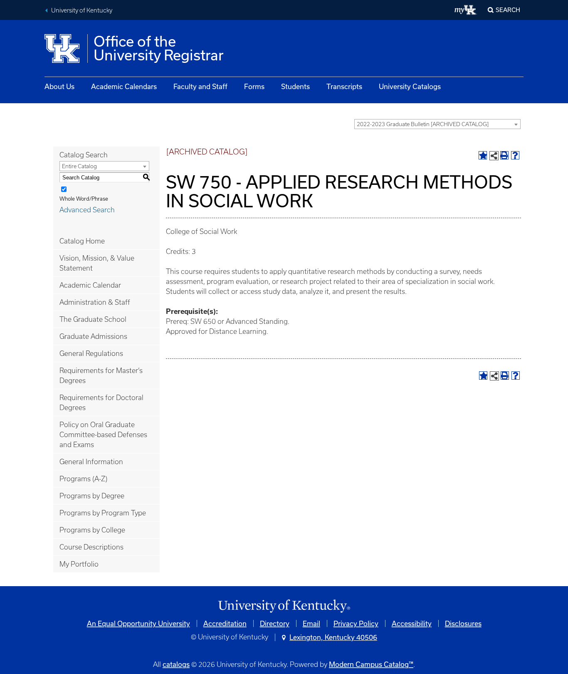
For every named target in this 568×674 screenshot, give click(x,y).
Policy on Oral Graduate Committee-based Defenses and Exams (103, 434)
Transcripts (344, 86)
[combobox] (437, 124)
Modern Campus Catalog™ (371, 664)
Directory (274, 623)
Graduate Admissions (93, 336)
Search (508, 9)
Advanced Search (87, 210)
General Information (91, 461)
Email (311, 623)
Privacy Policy (355, 623)
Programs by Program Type (102, 513)
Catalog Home (82, 241)
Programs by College (92, 530)
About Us (59, 86)
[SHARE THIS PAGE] (494, 155)
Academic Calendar (90, 285)
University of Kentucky (81, 10)
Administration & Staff (94, 302)
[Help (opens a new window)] (515, 155)
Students (295, 86)
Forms (254, 86)
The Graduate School (92, 319)
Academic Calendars (124, 86)
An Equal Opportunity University (138, 623)
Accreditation (225, 623)
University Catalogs (410, 86)
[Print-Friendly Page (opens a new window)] (504, 155)
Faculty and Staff (200, 86)
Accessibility (412, 623)
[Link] (284, 606)
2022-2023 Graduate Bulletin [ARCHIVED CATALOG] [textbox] (423, 124)
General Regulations (91, 353)
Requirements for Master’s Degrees (101, 375)
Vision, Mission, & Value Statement (96, 263)
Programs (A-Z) (83, 478)
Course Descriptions (91, 547)
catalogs (176, 664)
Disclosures (463, 623)
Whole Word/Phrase (83, 198)
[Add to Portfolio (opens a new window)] (483, 155)
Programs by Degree (91, 496)
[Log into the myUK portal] (465, 10)
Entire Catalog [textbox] (79, 166)
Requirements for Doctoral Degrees (101, 402)
